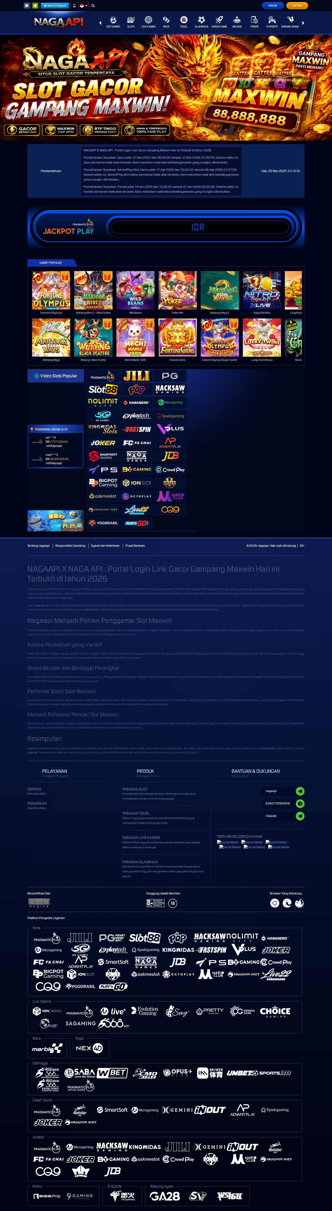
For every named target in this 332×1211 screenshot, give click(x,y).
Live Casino (148, 26)
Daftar (297, 5)
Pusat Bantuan (135, 546)
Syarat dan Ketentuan (105, 546)
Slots (131, 26)
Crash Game (219, 26)
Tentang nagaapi (38, 546)
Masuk (273, 5)
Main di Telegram (56, 5)
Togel (184, 26)
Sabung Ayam (289, 26)
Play (85, 231)
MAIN (54, 290)
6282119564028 (278, 803)
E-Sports (272, 26)
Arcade (237, 26)
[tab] (103, 376)
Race (166, 26)
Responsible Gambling (70, 546)
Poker (255, 26)
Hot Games (113, 26)
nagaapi (196, 589)
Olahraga (201, 26)
